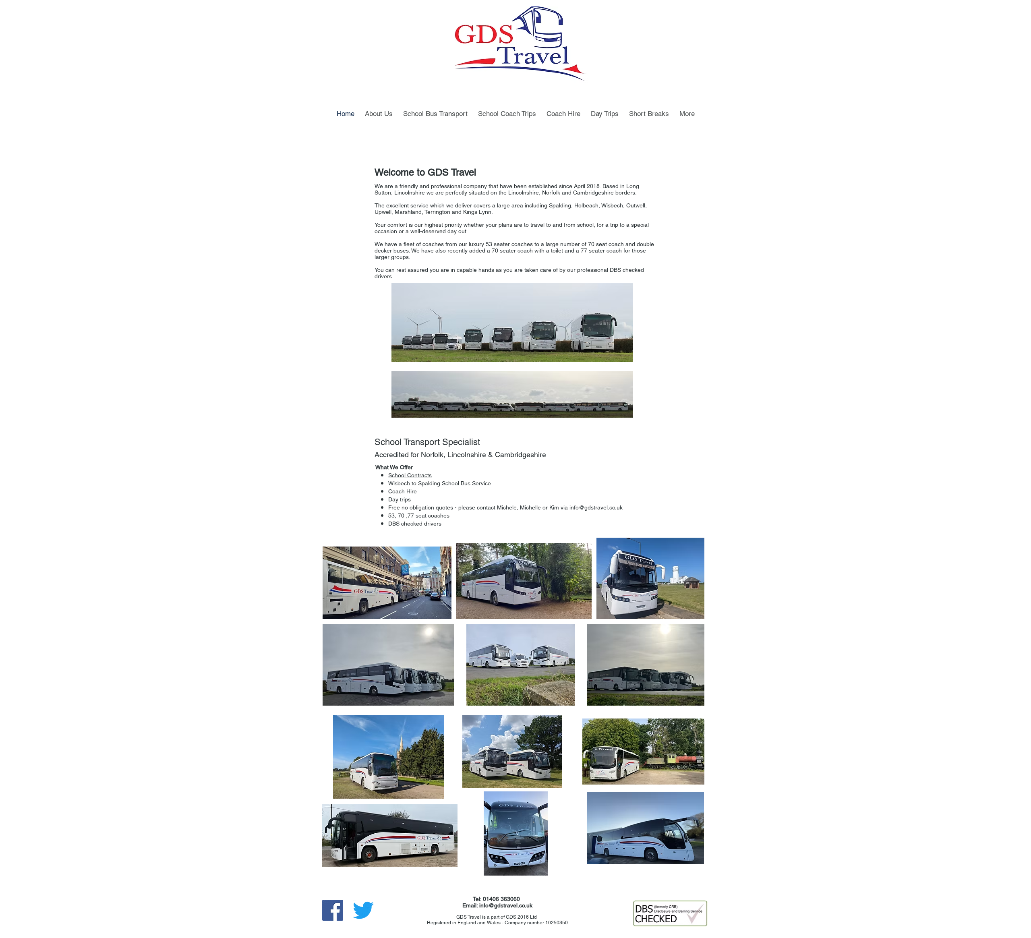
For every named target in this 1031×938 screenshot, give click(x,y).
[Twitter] (363, 910)
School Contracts (410, 475)
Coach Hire (402, 491)
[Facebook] (332, 910)
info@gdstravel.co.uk (596, 507)
